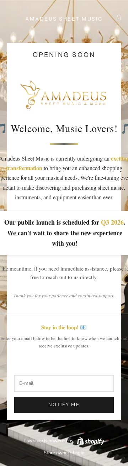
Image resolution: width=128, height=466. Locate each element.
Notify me (64, 405)
